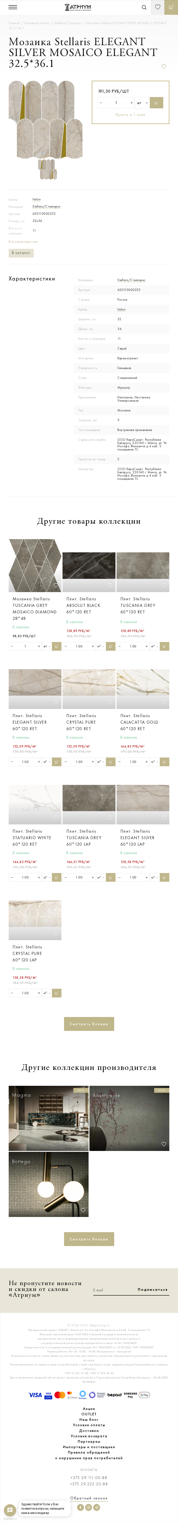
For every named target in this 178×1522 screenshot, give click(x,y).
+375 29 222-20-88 (89, 1484)
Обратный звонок (89, 1498)
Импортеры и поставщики (89, 1446)
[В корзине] (171, 7)
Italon (37, 199)
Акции (89, 1408)
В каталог (21, 253)
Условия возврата (89, 1436)
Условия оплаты (89, 1425)
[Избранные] (157, 7)
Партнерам (89, 1441)
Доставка (89, 1430)
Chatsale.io (9, 1518)
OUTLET (89, 1414)
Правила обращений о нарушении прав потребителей (89, 1455)
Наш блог (89, 1419)
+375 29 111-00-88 (89, 1478)
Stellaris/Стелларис (47, 206)
